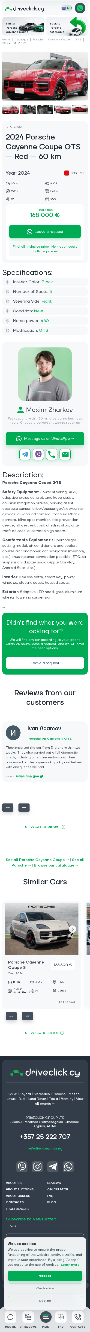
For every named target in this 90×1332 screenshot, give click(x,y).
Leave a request (49, 231)
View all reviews (42, 827)
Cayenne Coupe (59, 39)
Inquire (10, 1326)
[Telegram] (24, 454)
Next (24, 807)
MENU (46, 1326)
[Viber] (38, 454)
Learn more (70, 1265)
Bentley (67, 1099)
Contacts (77, 1326)
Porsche (38, 39)
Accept (45, 1276)
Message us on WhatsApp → (49, 438)
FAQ (60, 1326)
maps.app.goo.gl (29, 776)
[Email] (65, 454)
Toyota (25, 1094)
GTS (78, 39)
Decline (45, 1301)
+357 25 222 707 (80, 8)
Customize (45, 1288)
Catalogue (21, 39)
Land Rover (37, 1099)
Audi (22, 1099)
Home (6, 39)
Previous (7, 807)
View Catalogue (42, 1033)
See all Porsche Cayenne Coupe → (37, 860)
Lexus (11, 1099)
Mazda (74, 1094)
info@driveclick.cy (45, 1149)
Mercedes (42, 1094)
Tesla (53, 1099)
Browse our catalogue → (56, 865)
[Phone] (51, 454)
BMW (13, 1094)
